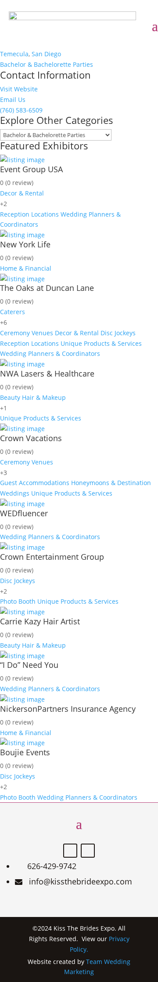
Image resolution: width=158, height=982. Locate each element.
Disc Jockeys (118, 333)
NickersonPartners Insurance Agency (68, 708)
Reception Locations (29, 214)
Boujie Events (25, 752)
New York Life (25, 244)
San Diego (46, 54)
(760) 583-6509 (21, 110)
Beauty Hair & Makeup (33, 397)
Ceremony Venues (26, 333)
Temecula (14, 54)
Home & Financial (25, 268)
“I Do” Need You (29, 664)
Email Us (12, 99)
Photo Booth (18, 601)
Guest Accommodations (34, 482)
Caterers (12, 312)
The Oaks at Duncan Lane (47, 288)
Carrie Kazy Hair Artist (40, 621)
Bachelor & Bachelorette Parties (46, 64)
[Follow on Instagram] (88, 851)
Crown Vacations (31, 438)
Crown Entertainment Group (52, 556)
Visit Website (19, 89)
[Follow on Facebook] (70, 851)
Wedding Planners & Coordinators (50, 353)
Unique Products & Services (101, 343)
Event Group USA (31, 169)
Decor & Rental (22, 193)
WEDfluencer (24, 513)
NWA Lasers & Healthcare (47, 373)
